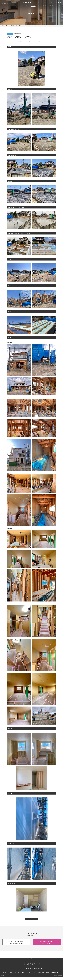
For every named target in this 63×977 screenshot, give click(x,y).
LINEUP (45, 5)
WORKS (33, 5)
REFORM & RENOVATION (53, 972)
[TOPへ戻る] (31, 959)
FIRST (21, 5)
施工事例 (7, 25)
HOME (3, 25)
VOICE (51, 5)
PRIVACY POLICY (4, 975)
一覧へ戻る (31, 919)
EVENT (39, 5)
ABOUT (27, 5)
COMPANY (58, 5)
